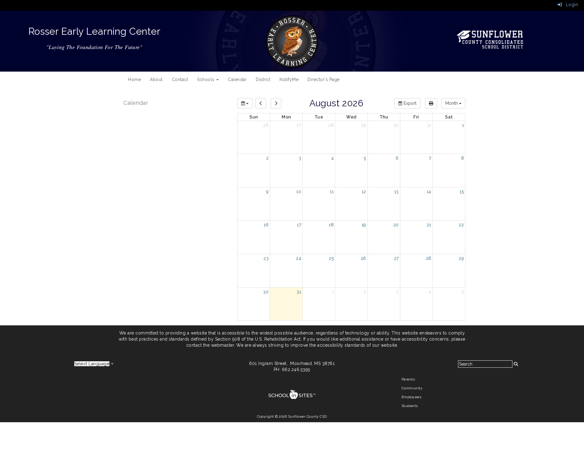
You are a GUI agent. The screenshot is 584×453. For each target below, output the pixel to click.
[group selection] (244, 103)
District (263, 79)
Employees (411, 397)
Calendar (237, 79)
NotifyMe (289, 79)
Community (412, 388)
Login (570, 4)
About (156, 79)
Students (409, 406)
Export (409, 103)
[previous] (260, 103)
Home (134, 79)
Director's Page (324, 79)
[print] (431, 103)
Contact (180, 79)
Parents (408, 379)
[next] (276, 103)
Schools (206, 79)
